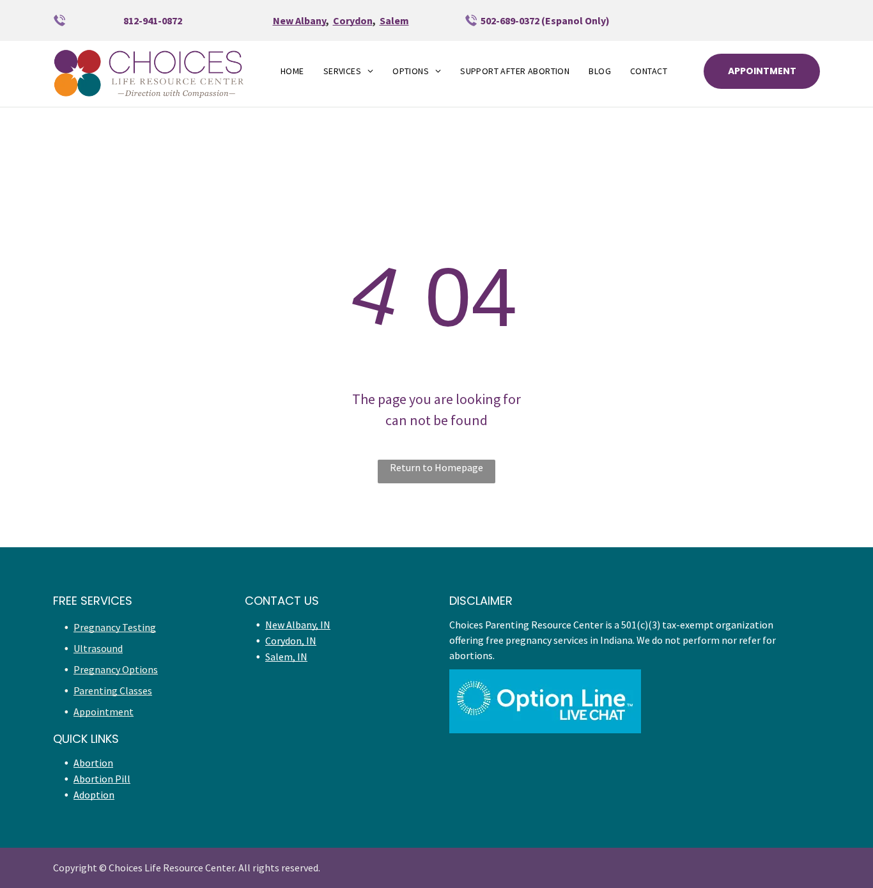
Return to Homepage (436, 467)
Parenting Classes (112, 690)
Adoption (93, 794)
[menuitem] (292, 71)
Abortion (93, 762)
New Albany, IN (297, 624)
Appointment (103, 711)
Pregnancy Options (115, 669)
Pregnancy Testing (114, 627)
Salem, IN (286, 656)
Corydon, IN (290, 640)
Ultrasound (98, 648)
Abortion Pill (101, 778)
